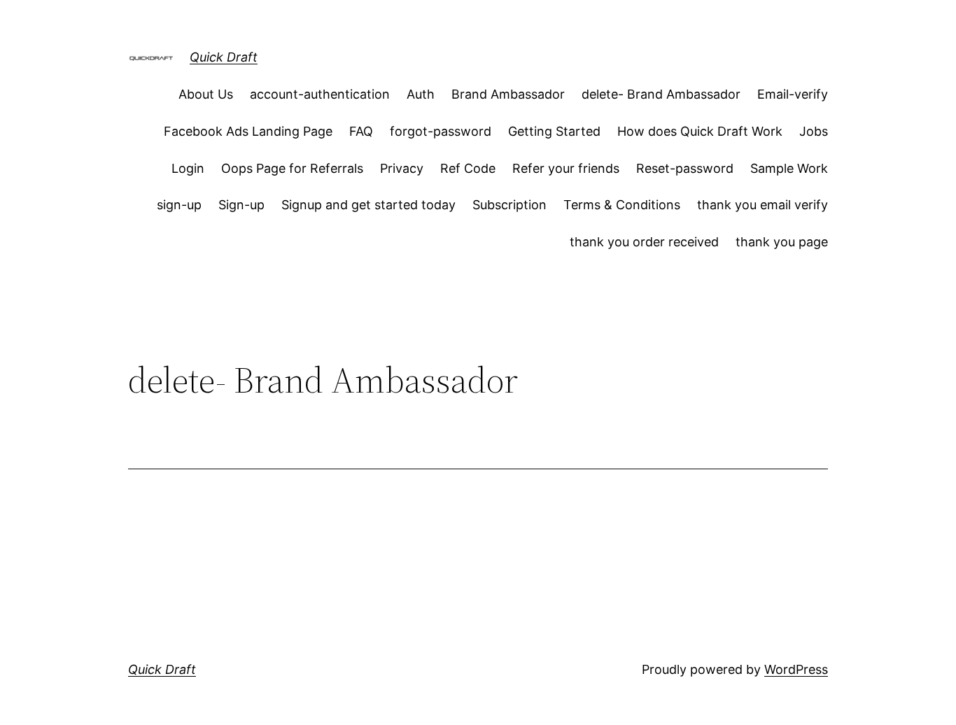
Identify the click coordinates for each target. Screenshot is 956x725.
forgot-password (440, 131)
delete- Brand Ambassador (661, 94)
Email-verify (792, 94)
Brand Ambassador (508, 94)
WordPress (796, 669)
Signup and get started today (368, 204)
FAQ (361, 131)
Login (187, 168)
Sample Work (789, 168)
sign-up (179, 204)
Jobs (813, 131)
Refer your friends (565, 168)
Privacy (401, 168)
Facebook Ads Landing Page (248, 131)
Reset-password (684, 168)
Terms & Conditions (621, 204)
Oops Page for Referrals (292, 168)
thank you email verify (762, 204)
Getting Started (554, 131)
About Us (205, 94)
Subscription (509, 204)
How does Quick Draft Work (699, 131)
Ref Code (467, 168)
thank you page (782, 241)
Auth (421, 94)
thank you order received (644, 241)
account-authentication (320, 94)
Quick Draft (224, 57)
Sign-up (241, 204)
